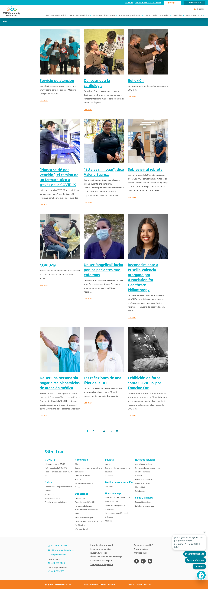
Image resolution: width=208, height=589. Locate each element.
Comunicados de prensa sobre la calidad (58, 488)
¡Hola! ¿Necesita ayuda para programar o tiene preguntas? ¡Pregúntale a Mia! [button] (188, 542)
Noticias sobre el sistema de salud (86, 511)
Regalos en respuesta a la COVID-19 (59, 473)
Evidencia (109, 475)
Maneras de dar (141, 553)
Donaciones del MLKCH (84, 502)
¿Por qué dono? (81, 529)
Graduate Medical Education (148, 2)
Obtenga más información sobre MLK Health (88, 523)
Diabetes (139, 475)
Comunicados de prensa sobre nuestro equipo (117, 499)
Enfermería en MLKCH (144, 545)
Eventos (78, 479)
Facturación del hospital (101, 560)
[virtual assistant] (201, 575)
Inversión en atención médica (117, 513)
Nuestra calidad (141, 549)
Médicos (108, 521)
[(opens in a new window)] (136, 561)
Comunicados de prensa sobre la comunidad (88, 470)
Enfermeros (109, 509)
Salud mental (140, 491)
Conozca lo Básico (82, 475)
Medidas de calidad (53, 498)
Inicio (4, 22)
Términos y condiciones (107, 584)
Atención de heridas (143, 464)
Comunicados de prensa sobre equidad (117, 470)
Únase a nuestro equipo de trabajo (106, 557)
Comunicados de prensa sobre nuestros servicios (147, 470)
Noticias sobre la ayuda (84, 517)
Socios (77, 487)
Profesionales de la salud (101, 545)
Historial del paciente (84, 483)
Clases (77, 464)
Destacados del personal (115, 505)
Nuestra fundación (98, 553)
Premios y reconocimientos (56, 502)
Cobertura (109, 486)
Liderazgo (109, 517)
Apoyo (107, 464)
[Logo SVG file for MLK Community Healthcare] (11, 11)
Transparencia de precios (101, 564)
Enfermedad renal (142, 483)
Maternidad (140, 487)
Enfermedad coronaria (144, 479)
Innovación (49, 494)
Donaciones (80, 498)
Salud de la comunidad (144, 506)
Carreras (129, 2)
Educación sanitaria (143, 502)
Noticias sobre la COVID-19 (56, 468)
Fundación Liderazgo (83, 506)
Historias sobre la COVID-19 (56, 464)
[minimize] (204, 532)
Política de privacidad (91, 584)
